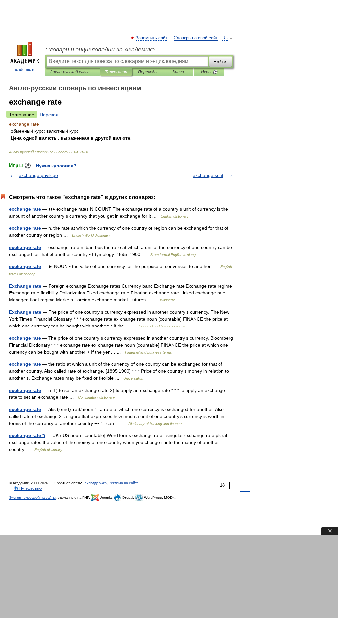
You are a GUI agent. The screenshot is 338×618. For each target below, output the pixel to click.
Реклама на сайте (124, 483)
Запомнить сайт (151, 38)
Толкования (116, 72)
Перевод (49, 114)
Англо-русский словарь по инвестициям (72, 72)
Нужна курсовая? (56, 165)
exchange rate (25, 209)
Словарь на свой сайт (196, 38)
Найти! (220, 61)
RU (225, 38)
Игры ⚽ (209, 72)
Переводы (147, 72)
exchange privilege (38, 175)
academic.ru (25, 69)
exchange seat (208, 175)
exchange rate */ (27, 435)
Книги (178, 72)
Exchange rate (25, 286)
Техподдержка (95, 483)
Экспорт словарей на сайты (32, 497)
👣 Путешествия (28, 488)
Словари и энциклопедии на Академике (100, 49)
